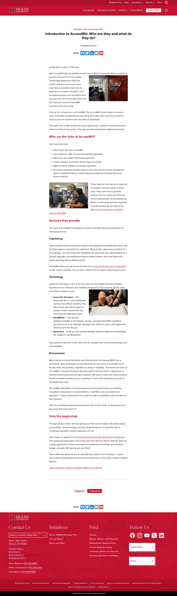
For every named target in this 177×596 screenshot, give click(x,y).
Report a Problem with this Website (81, 587)
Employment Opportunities (102, 543)
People (93, 535)
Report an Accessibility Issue (118, 583)
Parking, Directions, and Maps (104, 555)
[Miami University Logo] (19, 10)
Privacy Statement (80, 583)
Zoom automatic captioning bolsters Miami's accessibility (75, 467)
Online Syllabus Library (101, 547)
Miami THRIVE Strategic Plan (63, 535)
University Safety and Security (104, 551)
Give (160, 2)
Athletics (123, 10)
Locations (136, 2)
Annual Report (56, 539)
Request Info (115, 2)
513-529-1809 (30, 563)
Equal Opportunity (22, 583)
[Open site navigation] (166, 10)
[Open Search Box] (166, 2)
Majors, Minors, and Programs (104, 539)
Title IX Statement (97, 583)
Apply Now (154, 10)
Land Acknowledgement (61, 583)
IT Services (94, 491)
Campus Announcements (88, 29)
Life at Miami (136, 10)
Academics (88, 10)
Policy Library (103, 587)
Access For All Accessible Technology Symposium (101, 437)
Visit (126, 2)
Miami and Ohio (57, 543)
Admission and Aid (106, 10)
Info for (149, 2)
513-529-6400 (29, 571)
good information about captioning (110, 266)
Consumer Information (40, 583)
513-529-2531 (35, 567)
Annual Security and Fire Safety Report (147, 583)
